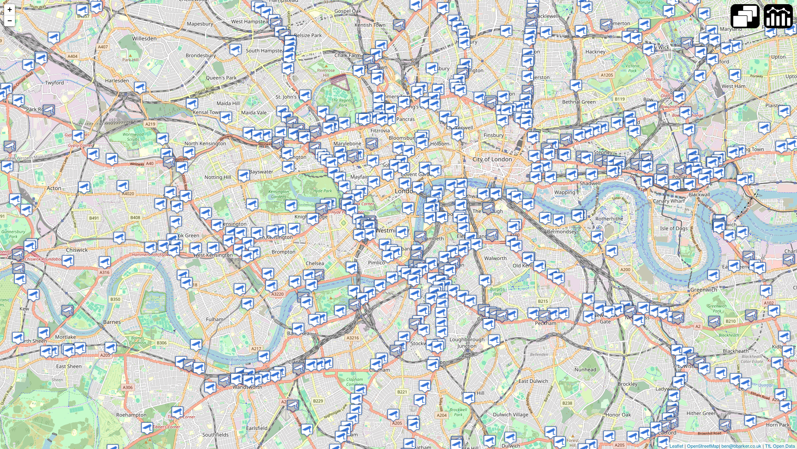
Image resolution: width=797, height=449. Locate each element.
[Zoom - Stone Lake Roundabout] (789, 260)
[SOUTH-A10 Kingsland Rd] (529, 39)
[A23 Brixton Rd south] (441, 323)
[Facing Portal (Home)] (647, 182)
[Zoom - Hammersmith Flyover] (150, 248)
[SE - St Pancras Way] (381, 46)
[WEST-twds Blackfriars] (535, 177)
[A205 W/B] (181, 362)
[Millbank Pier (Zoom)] (420, 237)
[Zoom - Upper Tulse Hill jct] (420, 400)
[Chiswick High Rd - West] (29, 246)
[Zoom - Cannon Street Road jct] (572, 175)
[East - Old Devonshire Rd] (352, 419)
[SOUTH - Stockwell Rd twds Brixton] (423, 330)
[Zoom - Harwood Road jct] (247, 304)
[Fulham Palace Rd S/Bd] (173, 251)
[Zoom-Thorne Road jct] (415, 294)
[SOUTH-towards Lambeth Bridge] (430, 218)
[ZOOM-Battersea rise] (327, 363)
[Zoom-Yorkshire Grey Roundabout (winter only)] (785, 407)
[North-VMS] (26, 210)
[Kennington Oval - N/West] (433, 278)
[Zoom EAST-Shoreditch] (506, 111)
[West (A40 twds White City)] (294, 134)
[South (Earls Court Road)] (240, 233)
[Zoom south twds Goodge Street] (382, 120)
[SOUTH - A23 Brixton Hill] (425, 386)
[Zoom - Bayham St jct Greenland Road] (369, 60)
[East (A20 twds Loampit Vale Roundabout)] (677, 350)
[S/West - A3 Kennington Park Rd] (462, 251)
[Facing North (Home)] (774, 311)
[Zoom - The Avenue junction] (356, 399)
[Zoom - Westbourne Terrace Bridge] (249, 133)
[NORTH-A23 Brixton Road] (441, 313)
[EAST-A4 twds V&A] (280, 230)
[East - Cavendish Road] (360, 391)
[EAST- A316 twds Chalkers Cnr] (18, 338)
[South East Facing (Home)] (636, 38)
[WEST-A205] (489, 441)
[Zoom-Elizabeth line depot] (140, 88)
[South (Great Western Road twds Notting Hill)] (226, 118)
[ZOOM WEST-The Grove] (726, 49)
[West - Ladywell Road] (678, 382)
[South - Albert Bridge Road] (311, 285)
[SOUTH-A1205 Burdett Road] (630, 123)
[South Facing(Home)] (685, 113)
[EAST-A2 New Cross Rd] (609, 312)
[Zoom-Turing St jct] (701, 52)
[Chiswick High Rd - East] (119, 238)
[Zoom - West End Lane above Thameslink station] (276, 24)
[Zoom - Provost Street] (503, 97)
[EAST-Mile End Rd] (587, 133)
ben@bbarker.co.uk (741, 445)
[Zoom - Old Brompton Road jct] (239, 250)
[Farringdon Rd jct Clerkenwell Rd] (452, 122)
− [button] (9, 20)
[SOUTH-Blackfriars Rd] (461, 205)
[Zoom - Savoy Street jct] (435, 171)
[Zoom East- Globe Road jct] (595, 130)
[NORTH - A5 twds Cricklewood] (235, 50)
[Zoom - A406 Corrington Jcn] (9, 147)
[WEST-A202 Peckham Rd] (511, 315)
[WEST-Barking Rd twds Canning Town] (764, 128)
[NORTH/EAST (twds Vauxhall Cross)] (392, 278)
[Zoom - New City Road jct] (784, 111)
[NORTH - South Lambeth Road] (413, 280)
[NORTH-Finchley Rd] (289, 57)
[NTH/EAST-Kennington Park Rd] (450, 271)
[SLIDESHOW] (745, 16)
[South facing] (689, 130)
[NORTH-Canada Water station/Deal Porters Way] (597, 237)
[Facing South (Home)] (719, 227)
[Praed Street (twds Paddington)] (287, 153)
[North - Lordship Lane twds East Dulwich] (550, 432)
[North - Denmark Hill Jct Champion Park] (494, 340)
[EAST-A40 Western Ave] (112, 159)
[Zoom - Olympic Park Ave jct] (687, 43)
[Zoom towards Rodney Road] (476, 244)
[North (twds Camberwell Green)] (489, 324)
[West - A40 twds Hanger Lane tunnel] (49, 111)
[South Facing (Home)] (788, 352)
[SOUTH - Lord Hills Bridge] (257, 136)
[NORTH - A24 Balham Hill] (356, 410)
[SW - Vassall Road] (462, 296)
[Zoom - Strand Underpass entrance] (425, 168)
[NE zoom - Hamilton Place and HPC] (357, 195)
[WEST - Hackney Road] (576, 86)
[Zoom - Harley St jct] (364, 119)
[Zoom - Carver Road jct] (469, 398)
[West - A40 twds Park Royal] (93, 154)
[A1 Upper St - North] (464, 43)
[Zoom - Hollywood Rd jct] (268, 274)
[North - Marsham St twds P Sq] (402, 232)
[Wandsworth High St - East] (249, 381)
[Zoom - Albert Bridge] (318, 275)
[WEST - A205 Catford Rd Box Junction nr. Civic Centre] (665, 426)
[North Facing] (679, 97)
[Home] (742, 180)
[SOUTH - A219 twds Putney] (186, 283)
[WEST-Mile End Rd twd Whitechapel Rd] (617, 123)
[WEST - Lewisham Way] (630, 311)
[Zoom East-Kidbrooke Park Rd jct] (751, 315)
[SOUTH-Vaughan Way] (550, 177)
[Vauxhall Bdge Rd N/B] (396, 252)
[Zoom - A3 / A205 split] (236, 379)
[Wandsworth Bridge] (264, 357)
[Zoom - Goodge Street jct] (398, 148)
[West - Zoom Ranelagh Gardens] (352, 268)
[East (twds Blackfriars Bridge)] (451, 185)
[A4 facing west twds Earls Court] (257, 233)
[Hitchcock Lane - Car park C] (705, 39)
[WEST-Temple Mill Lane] (704, 14)
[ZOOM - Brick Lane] (533, 138)
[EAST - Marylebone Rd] (344, 123)
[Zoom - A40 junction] (169, 162)
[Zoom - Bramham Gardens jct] (248, 243)
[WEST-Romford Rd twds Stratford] (736, 46)
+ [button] (9, 9)
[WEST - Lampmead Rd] (736, 379)
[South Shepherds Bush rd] (177, 207)
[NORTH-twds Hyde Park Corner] (352, 210)
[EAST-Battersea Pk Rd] (314, 320)
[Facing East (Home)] (687, 168)
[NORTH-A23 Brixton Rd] (442, 332)
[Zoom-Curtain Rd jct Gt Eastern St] (519, 107)
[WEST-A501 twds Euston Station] (404, 102)
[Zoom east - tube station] (160, 204)
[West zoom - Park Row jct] (713, 276)
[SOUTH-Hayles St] (463, 229)
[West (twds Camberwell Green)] (533, 313)
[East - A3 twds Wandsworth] (147, 428)
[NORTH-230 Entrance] (460, 193)
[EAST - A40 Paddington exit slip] (266, 135)
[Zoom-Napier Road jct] (205, 213)
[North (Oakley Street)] (309, 276)
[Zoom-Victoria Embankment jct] (461, 184)
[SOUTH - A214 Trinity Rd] (275, 376)
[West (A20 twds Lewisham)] (704, 369)
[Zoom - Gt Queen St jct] (422, 143)
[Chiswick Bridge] (67, 311)
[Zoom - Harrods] (313, 219)
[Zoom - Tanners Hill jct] (638, 320)
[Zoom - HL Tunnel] (18, 101)
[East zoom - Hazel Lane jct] (734, 266)
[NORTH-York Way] (417, 92)
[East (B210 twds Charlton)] (714, 322)
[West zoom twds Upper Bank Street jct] (689, 184)
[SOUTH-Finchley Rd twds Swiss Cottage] (266, 12)
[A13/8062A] (781, 147)
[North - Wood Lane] (170, 192)
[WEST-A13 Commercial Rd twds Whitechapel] (586, 158)
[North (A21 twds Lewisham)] (674, 396)
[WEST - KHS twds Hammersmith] (217, 225)
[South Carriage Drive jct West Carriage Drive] (291, 206)
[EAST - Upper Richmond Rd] (110, 348)
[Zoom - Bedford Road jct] (404, 338)
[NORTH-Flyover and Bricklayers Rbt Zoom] (516, 246)
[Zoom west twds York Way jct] (432, 69)
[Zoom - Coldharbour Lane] (432, 365)
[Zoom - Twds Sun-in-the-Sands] (760, 268)
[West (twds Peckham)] (589, 317)
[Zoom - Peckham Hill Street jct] (553, 314)
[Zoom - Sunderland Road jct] (609, 436)
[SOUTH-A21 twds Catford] (681, 361)
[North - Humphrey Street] (528, 259)
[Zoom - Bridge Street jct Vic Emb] (429, 209)
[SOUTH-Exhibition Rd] (294, 229)
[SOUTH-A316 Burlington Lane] (105, 262)
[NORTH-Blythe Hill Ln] (633, 437)
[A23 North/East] (177, 412)
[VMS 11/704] (195, 249)
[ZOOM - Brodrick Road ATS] (307, 430)
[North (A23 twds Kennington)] (442, 304)
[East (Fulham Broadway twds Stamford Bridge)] (239, 289)
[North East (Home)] (82, 10)
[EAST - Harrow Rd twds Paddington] (192, 104)
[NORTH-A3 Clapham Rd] (423, 311)
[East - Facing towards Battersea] (298, 329)
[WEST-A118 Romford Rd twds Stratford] (770, 32)
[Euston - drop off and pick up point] (391, 109)
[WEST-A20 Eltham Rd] (745, 384)
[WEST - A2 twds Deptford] (678, 318)
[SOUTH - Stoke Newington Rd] (532, 13)
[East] (733, 153)
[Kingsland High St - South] (531, 24)
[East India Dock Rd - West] (680, 169)
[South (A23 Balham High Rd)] (341, 437)
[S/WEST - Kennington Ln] (452, 251)
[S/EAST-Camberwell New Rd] (453, 291)
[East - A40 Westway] (281, 133)
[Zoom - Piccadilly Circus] (374, 182)
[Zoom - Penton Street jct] (438, 90)
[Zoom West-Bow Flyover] (700, 76)
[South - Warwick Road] (229, 241)
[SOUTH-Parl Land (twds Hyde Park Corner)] (344, 187)
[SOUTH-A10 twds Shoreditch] (528, 91)
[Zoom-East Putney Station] (199, 368)
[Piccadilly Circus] (388, 175)
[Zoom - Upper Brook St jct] (332, 163)
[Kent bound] (784, 337)
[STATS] (778, 16)
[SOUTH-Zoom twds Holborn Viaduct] (457, 135)
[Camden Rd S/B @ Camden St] (376, 54)
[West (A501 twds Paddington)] (374, 118)
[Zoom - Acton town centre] (84, 187)
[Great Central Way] (96, 7)
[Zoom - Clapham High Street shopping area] (396, 351)
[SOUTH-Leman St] (546, 166)
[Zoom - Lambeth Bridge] (416, 256)
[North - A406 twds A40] (7, 167)
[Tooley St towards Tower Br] (517, 197)
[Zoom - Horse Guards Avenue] (405, 184)
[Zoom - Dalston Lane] (546, 32)
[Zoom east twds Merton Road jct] (224, 381)
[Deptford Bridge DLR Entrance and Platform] (655, 311)
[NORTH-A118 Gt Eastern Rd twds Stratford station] (712, 59)
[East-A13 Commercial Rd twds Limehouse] (549, 154)
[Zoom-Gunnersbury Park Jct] (15, 199)
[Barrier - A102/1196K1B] (729, 236)
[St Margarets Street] (408, 208)
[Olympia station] (185, 196)
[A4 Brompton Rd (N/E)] (321, 209)
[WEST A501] (328, 128)
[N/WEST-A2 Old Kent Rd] (539, 266)
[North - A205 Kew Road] (20, 279)
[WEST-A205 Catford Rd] (656, 428)
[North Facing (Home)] (766, 291)
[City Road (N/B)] (491, 103)
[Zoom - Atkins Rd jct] (413, 425)
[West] (612, 171)
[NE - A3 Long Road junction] (376, 365)
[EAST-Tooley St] (528, 204)
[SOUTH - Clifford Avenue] (44, 333)
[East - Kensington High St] (252, 204)
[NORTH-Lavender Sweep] (319, 365)
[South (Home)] (748, 257)
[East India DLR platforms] (718, 173)
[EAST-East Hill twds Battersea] (256, 380)
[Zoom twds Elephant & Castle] (492, 235)
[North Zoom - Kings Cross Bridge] (425, 103)
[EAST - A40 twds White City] (78, 136)
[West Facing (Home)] (674, 185)
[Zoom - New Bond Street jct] (373, 161)
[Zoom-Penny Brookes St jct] (714, 40)
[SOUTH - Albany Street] (359, 71)
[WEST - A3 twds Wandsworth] (311, 365)
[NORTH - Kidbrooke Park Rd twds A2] (777, 363)
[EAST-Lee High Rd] (721, 373)
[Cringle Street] (380, 286)
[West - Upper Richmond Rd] (80, 348)
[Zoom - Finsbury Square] (502, 120)
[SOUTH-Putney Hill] (189, 365)
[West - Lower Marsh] (442, 217)
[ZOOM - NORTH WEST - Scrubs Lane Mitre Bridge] (189, 153)
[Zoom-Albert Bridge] (295, 282)
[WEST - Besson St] (599, 308)
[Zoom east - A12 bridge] (628, 37)
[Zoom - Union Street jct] (488, 208)
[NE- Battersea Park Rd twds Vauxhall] (362, 298)
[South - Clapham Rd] (431, 299)
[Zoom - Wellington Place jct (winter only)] (305, 96)
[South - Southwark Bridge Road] (483, 194)
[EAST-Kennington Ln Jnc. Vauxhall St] (431, 264)
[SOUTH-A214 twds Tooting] (293, 406)
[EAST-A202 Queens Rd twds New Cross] (563, 313)
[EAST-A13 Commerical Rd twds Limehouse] (564, 155)
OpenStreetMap (703, 445)
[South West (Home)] (28, 65)
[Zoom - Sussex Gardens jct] (304, 138)
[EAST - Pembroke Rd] (231, 232)
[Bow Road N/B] (652, 107)
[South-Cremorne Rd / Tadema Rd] (271, 286)
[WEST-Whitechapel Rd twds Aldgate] (566, 140)
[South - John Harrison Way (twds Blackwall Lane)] (742, 232)
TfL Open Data (780, 445)
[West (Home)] (704, 180)
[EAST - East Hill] (264, 377)
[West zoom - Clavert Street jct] (388, 256)
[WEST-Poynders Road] (393, 415)
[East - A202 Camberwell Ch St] (502, 316)
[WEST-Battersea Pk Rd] (354, 305)
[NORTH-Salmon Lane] (636, 164)
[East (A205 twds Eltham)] (725, 425)
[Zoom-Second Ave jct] (122, 186)
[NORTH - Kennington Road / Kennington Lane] (445, 257)
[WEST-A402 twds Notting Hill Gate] (244, 176)
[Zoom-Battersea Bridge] (306, 303)
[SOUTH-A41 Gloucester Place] (323, 112)
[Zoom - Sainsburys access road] (618, 310)
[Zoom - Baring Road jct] (750, 421)
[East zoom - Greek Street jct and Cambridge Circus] (395, 165)
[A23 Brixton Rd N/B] (437, 347)
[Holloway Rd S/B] (443, 8)
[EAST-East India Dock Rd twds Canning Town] (662, 170)
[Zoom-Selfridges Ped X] (341, 158)
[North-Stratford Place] (352, 156)
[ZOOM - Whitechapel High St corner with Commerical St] (534, 156)
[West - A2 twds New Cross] (643, 308)
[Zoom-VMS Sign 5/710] (600, 160)
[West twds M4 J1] (68, 261)
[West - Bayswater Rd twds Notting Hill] (288, 167)
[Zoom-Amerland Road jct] (210, 388)
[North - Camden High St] (377, 79)
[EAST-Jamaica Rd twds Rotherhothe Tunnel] (559, 220)
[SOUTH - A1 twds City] (460, 91)
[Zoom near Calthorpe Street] (434, 105)
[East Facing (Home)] (662, 180)
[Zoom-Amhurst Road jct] (581, 31)
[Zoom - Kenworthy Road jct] (606, 25)
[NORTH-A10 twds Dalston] (528, 76)
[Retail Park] (33, 295)
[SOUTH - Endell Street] (408, 151)
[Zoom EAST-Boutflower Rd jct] (298, 369)
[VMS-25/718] (18, 255)
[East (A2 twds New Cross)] (588, 299)
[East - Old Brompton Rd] (247, 256)
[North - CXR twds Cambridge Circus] (403, 168)
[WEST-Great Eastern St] (526, 123)
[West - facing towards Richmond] (46, 352)
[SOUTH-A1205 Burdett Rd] (634, 131)
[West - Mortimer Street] (371, 144)
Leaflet (676, 445)
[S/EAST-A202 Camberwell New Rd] (470, 301)
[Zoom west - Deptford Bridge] (663, 313)
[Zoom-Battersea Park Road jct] (354, 291)
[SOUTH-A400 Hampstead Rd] (379, 98)
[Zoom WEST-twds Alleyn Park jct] (510, 438)
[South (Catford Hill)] (645, 433)
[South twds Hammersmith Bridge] (163, 246)
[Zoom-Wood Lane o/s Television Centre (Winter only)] (182, 167)
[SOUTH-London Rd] (463, 220)
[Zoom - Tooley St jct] (496, 194)
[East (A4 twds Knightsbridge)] (272, 231)
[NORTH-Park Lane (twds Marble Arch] (339, 178)
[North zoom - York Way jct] (399, 25)
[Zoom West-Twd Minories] (537, 169)
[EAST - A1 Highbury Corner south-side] (464, 35)
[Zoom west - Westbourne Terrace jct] (278, 143)
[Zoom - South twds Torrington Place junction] (389, 119)
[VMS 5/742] (591, 175)
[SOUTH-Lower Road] (577, 216)
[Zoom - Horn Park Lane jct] (780, 394)
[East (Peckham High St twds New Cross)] (544, 316)
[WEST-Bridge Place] (370, 234)
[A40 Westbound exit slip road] (166, 154)
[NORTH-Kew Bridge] (18, 269)
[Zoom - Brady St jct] (579, 135)
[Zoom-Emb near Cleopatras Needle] (418, 187)
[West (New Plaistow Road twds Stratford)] (735, 75)
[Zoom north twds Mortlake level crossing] (69, 351)
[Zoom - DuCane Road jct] (162, 139)
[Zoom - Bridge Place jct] (359, 235)
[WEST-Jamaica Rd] (545, 218)
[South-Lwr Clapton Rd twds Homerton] (586, 7)
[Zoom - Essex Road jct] (506, 31)
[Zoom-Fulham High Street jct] (196, 345)
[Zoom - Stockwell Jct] (415, 324)
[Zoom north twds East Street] (485, 281)
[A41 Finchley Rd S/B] (288, 69)
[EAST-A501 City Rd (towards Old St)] (479, 98)
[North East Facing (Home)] (53, 38)
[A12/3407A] (648, 49)
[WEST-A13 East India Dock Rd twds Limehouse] (647, 167)
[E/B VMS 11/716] (213, 248)
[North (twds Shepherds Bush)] (176, 222)
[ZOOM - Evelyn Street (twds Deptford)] (611, 251)
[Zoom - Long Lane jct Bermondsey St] (513, 227)
